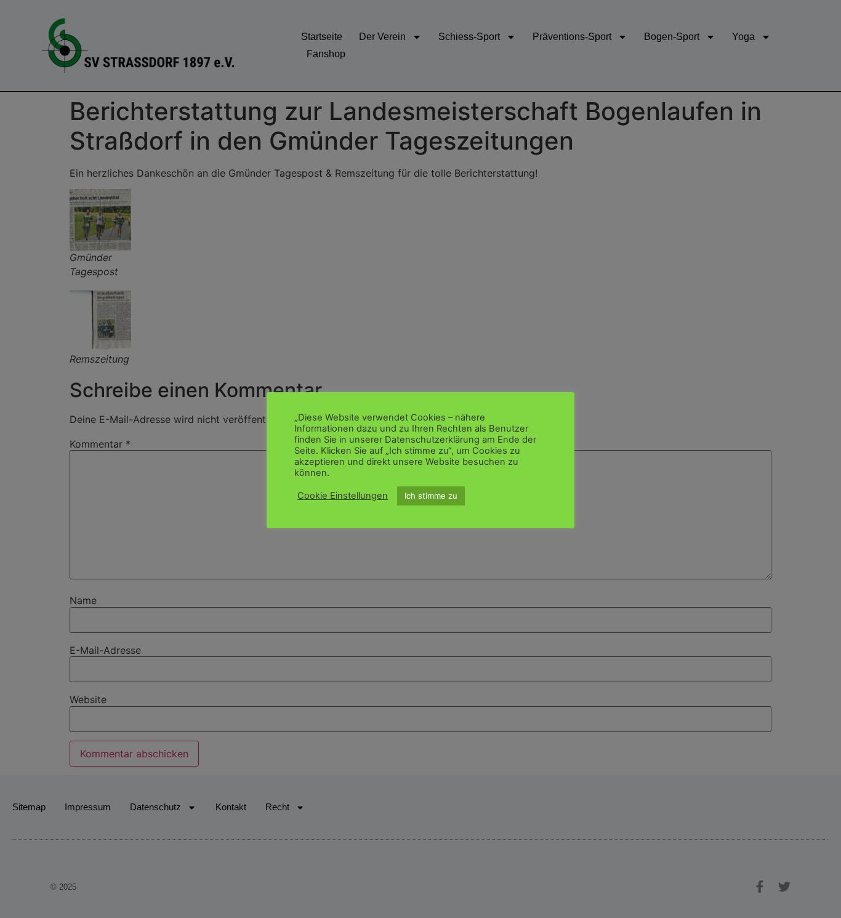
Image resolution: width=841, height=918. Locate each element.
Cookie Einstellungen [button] (342, 496)
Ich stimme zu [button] (430, 496)
